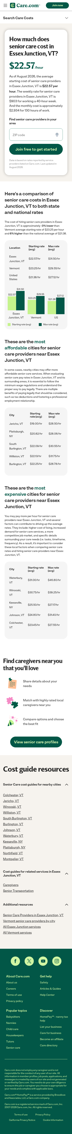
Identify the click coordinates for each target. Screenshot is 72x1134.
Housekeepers (15, 1035)
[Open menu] (5, 5)
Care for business (50, 1033)
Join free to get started (36, 149)
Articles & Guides (50, 988)
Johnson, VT (16, 615)
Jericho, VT (16, 423)
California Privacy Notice (22, 1120)
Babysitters (13, 1016)
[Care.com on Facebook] (15, 961)
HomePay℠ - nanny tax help (54, 1018)
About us (11, 982)
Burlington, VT (17, 464)
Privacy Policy (42, 1114)
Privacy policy (14, 1001)
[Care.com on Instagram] (56, 961)
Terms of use (14, 995)
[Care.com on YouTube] (43, 961)
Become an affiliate (51, 1039)
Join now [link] (57, 5)
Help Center (47, 995)
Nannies (11, 1023)
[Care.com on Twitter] (29, 961)
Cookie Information (53, 1120)
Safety (44, 982)
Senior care (13, 1047)
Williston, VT (16, 456)
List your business (51, 1026)
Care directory (48, 1045)
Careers (11, 988)
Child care (12, 1029)
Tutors (10, 1041)
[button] (36, 18)
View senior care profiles (36, 742)
